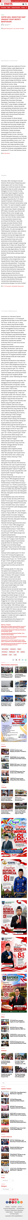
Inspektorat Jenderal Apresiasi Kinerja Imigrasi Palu (6, 1075)
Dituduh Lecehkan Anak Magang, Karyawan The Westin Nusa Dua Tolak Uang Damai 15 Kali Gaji (18, 750)
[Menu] (2, 4)
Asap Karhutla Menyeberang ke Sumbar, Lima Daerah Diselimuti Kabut (12, 634)
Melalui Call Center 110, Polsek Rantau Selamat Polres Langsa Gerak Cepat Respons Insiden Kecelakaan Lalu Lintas (18, 765)
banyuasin (13, 649)
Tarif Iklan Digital (14, 1213)
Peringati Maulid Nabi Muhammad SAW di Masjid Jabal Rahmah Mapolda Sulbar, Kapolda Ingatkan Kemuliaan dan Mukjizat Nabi (6, 799)
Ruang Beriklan (18, 1212)
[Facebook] (7, 1202)
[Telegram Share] (22, 660)
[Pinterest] (13, 1202)
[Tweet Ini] (16, 660)
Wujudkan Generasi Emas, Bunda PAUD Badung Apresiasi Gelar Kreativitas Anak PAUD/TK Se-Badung (18, 1121)
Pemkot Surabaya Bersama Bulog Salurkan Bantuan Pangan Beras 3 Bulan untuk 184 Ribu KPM (18, 1042)
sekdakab (4, 654)
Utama (2, 14)
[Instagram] (15, 1202)
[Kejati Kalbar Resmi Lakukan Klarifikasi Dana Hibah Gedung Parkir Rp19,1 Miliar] (5, 759)
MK (18, 652)
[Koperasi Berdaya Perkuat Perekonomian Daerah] (5, 1149)
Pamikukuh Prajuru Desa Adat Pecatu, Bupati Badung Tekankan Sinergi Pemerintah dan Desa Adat (18, 1128)
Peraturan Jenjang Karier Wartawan (14, 1210)
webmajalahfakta (7, 24)
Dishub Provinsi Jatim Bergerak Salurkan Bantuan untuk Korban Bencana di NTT (14, 637)
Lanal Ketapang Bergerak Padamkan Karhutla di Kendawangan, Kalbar (13, 630)
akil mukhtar (5, 649)
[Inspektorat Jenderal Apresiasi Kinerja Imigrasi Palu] (7, 1069)
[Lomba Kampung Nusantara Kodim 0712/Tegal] (7, 1056)
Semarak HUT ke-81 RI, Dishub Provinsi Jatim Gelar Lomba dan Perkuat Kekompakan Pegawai (13, 641)
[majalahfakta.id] (8, 4)
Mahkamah (12, 652)
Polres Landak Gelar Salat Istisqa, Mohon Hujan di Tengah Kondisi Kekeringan (20, 812)
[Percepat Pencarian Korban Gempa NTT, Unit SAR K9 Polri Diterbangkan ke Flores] (21, 698)
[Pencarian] (26, 4)
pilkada (23, 652)
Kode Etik (13, 1206)
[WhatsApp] (18, 1202)
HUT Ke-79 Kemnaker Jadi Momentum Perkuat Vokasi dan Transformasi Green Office (18, 1141)
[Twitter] (10, 1202)
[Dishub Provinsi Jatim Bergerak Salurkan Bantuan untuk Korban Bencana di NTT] (21, 684)
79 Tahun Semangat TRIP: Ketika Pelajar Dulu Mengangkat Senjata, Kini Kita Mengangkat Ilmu (20, 1075)
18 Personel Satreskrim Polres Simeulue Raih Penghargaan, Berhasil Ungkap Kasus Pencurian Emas (21, 799)
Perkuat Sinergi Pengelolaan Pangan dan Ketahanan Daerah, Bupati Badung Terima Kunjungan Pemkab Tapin (18, 1162)
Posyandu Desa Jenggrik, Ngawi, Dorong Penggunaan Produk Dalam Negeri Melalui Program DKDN (17, 1021)
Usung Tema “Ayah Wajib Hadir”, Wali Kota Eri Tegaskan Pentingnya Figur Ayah (18, 1093)
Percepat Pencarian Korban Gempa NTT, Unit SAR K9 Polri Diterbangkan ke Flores (14, 644)
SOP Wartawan (20, 1208)
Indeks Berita (9, 1212)
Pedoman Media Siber (9, 1208)
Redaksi (8, 1206)
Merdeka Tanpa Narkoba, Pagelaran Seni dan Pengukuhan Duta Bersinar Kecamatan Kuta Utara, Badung (18, 1107)
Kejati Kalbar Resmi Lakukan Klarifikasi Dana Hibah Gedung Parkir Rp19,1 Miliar (18, 758)
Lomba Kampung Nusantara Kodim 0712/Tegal (5, 1062)
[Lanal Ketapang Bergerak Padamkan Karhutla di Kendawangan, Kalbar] (21, 669)
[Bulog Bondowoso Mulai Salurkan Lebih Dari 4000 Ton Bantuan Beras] (5, 1029)
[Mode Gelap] (23, 4)
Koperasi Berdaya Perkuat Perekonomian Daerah (17, 1148)
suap (15, 654)
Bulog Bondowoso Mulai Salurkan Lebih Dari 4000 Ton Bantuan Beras (17, 1028)
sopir (10, 654)
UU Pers (20, 1206)
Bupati (19, 649)
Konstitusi (4, 652)
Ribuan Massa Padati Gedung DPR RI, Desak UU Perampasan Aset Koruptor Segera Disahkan (13, 627)
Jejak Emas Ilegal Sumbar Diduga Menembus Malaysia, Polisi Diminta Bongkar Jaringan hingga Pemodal (17, 779)
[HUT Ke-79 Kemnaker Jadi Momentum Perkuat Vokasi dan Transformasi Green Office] (5, 1142)
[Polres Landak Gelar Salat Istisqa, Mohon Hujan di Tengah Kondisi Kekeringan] (21, 806)
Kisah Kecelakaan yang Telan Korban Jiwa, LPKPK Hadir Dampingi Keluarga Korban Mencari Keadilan (17, 772)
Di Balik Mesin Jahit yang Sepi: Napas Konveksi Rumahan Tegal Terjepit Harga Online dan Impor (18, 1035)
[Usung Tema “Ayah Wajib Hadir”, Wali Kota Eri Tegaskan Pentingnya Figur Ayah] (5, 1094)
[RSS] (21, 1202)
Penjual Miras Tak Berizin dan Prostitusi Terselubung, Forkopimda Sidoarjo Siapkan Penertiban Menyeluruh (18, 1155)
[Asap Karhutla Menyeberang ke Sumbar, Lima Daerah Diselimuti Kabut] (7, 684)
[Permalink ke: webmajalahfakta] (2, 25)
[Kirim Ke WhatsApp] (25, 660)
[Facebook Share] (13, 660)
